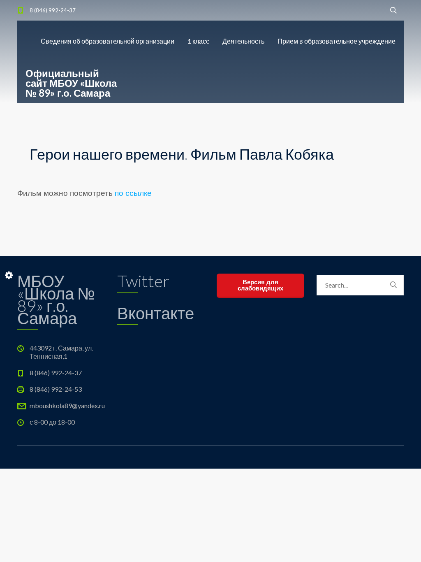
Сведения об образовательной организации (107, 41)
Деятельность (243, 41)
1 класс (198, 41)
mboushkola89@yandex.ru (67, 405)
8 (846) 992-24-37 (53, 10)
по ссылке (133, 193)
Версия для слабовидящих (260, 285)
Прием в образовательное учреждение (337, 41)
